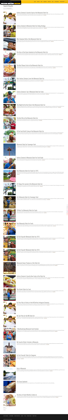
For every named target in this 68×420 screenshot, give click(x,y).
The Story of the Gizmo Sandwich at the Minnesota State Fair (32, 52)
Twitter (67, 206)
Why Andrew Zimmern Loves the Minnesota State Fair (30, 78)
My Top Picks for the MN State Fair (26, 316)
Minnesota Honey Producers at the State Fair (28, 263)
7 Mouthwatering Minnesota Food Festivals (28, 329)
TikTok (67, 212)
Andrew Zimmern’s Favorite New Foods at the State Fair (31, 276)
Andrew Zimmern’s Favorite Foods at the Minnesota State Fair (32, 12)
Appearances (57, 1)
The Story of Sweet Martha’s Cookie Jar (27, 395)
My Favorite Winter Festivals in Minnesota (27, 342)
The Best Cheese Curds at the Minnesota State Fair (30, 65)
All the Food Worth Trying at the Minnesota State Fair (30, 131)
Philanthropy (62, 1)
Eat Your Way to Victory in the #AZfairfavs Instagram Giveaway (33, 302)
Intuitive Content (5, 415)
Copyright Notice (29, 415)
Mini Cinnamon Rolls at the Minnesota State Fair (29, 39)
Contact (22, 415)
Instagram (67, 210)
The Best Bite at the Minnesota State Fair (27, 118)
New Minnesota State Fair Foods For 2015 (27, 171)
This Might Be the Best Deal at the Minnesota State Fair (31, 105)
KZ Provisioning (11, 415)
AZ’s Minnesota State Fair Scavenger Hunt (27, 197)
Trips (41, 1)
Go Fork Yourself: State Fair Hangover (26, 355)
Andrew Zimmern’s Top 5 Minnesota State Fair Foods (30, 92)
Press (25, 415)
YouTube (67, 213)
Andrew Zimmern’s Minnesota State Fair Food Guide (30, 157)
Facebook (67, 205)
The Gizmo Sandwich (22, 381)
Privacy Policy (34, 415)
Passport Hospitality (17, 415)
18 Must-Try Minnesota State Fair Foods (27, 210)
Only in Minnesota (21, 368)
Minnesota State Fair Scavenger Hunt (26, 144)
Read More (45, 15)
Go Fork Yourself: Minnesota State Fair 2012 (28, 236)
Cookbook (45, 1)
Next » (5, 409)
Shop (52, 1)
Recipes (38, 1)
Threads (67, 207)
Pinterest (67, 209)
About (35, 1)
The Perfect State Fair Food (24, 289)
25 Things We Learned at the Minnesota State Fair (29, 184)
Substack (49, 1)
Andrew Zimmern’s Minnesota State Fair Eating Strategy (31, 26)
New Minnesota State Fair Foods (25, 223)
